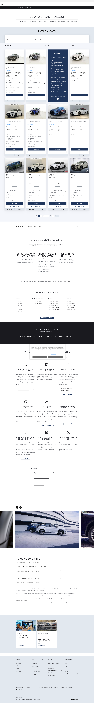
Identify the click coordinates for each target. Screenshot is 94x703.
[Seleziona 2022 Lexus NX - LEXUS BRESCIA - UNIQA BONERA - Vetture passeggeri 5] (79, 165)
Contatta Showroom (15, 97)
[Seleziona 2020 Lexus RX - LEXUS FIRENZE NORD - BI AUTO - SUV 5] (58, 165)
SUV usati (69, 301)
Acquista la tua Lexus (16, 4)
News (66, 663)
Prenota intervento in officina (53, 663)
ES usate (20, 309)
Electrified (23, 4)
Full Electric (18, 665)
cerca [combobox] (64, 39)
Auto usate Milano (54, 303)
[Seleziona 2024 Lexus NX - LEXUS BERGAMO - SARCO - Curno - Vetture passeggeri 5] (14, 165)
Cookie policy (23, 699)
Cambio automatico (71, 303)
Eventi (66, 666)
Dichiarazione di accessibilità (36, 699)
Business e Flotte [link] (30, 4)
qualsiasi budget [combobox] (38, 39)
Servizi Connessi (51, 672)
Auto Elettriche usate (38, 303)
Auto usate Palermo (55, 309)
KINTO (66, 669)
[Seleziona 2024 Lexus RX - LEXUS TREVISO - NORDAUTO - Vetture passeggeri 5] (58, 111)
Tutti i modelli (18, 663)
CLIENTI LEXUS (20, 633)
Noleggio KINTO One (36, 671)
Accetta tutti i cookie (55, 356)
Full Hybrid (18, 668)
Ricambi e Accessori (52, 675)
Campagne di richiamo (52, 678)
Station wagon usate (71, 307)
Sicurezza (66, 671)
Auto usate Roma (54, 301)
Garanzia (50, 666)
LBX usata (20, 301)
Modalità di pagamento (52, 670)
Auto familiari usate (71, 309)
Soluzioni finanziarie (36, 669)
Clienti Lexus (36, 4)
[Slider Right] (23, 57)
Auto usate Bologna (55, 307)
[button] (33, 389)
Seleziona (14, 149)
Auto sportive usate (71, 305)
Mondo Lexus (43, 4)
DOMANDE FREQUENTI (67, 281)
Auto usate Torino (54, 305)
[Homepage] (2, 4)
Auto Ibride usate (37, 301)
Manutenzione (51, 668)
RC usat (19, 311)
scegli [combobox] (8, 39)
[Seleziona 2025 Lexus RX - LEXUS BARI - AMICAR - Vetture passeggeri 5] (14, 111)
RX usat (19, 307)
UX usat (19, 305)
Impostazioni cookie (39, 356)
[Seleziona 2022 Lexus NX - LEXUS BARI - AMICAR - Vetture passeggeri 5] (36, 165)
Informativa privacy (29, 699)
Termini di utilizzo (18, 699)
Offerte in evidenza (35, 663)
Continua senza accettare (59, 344)
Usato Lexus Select (35, 666)
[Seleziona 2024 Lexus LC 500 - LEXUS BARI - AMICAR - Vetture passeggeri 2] (79, 111)
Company (66, 673)
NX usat (19, 303)
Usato (10, 4)
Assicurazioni (34, 674)
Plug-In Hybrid (18, 671)
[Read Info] (22, 83)
